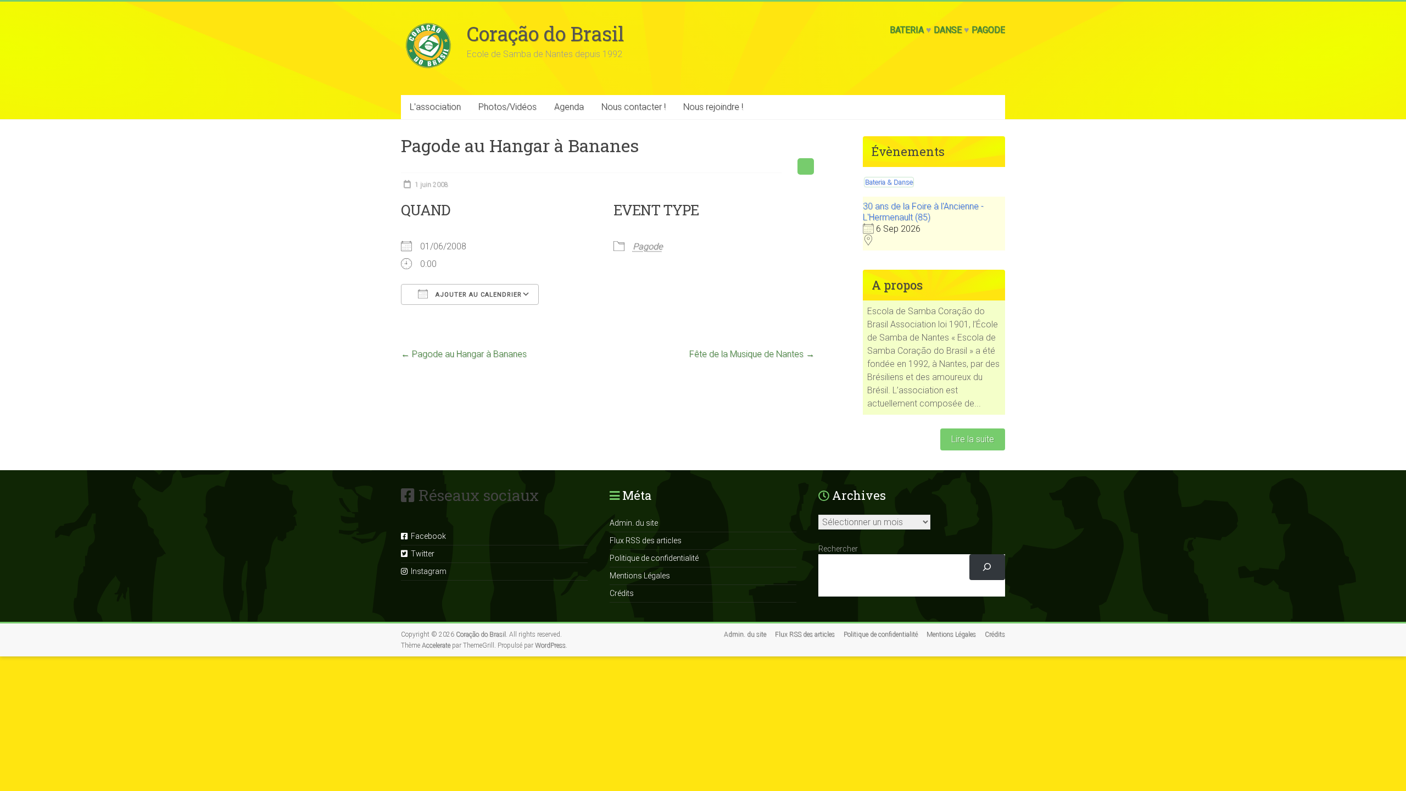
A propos (897, 285)
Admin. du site (634, 523)
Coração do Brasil (545, 33)
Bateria (907, 30)
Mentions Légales (640, 575)
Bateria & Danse (889, 182)
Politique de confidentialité (654, 558)
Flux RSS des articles (646, 540)
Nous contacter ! (633, 107)
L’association (435, 107)
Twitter (421, 553)
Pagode (988, 30)
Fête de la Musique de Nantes (751, 354)
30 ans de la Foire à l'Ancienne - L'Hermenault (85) (923, 211)
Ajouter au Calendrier (477, 294)
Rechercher (838, 548)
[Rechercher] (987, 567)
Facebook (427, 536)
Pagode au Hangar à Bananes (464, 354)
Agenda (569, 107)
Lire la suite (972, 439)
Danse (948, 30)
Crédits (622, 593)
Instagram (427, 571)
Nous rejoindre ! (713, 107)
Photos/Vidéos (507, 107)
